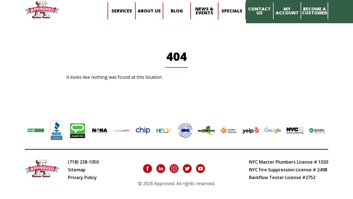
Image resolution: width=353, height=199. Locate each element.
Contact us (259, 11)
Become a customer (314, 11)
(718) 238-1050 (83, 162)
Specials (231, 11)
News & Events (204, 11)
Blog (177, 11)
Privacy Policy (82, 177)
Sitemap (76, 170)
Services (121, 11)
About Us (149, 11)
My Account (287, 11)
